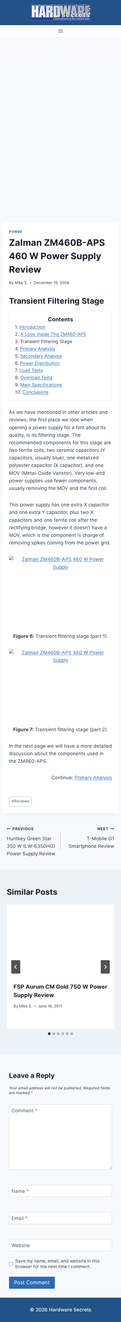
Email (20, 1218)
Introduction (32, 327)
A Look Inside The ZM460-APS (53, 334)
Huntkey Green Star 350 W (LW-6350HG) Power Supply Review (31, 841)
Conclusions (35, 392)
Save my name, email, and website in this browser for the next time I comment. (57, 1263)
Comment (24, 1110)
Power (15, 232)
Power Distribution (40, 363)
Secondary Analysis (41, 356)
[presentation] (60, 940)
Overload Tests (36, 377)
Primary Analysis (37, 348)
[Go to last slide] (15, 967)
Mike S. (21, 282)
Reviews (20, 801)
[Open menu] (60, 31)
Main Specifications (41, 385)
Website (21, 1245)
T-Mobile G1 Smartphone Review (91, 838)
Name (20, 1191)
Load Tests (31, 370)
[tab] (49, 1033)
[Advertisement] (60, 99)
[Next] (105, 967)
